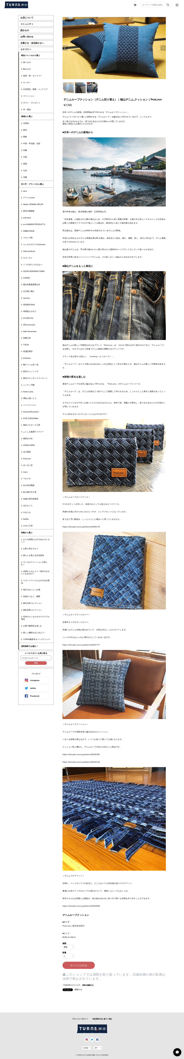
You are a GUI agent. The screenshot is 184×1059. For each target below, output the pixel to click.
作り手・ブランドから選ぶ (32, 184)
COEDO (26, 278)
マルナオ (27, 478)
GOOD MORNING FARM (33, 271)
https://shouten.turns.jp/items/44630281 (81, 754)
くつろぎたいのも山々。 (33, 264)
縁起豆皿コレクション (32, 610)
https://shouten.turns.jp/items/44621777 (81, 645)
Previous (65, 48)
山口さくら (28, 505)
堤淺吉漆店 (28, 351)
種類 (64, 943)
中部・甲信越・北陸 (31, 143)
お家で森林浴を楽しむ (32, 626)
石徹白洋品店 (28, 231)
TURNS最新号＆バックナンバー (36, 639)
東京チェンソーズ (30, 371)
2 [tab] (80, 87)
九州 (25, 170)
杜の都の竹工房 (29, 492)
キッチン (27, 82)
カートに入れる (78, 965)
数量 (64, 952)
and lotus (27, 218)
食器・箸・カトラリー (32, 76)
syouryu (26, 298)
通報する (78, 989)
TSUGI (26, 345)
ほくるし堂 (28, 465)
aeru (25, 191)
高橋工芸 (27, 338)
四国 (25, 164)
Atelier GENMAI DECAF (33, 204)
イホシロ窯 (28, 238)
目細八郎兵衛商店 (30, 499)
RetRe (26, 519)
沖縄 (25, 177)
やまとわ (27, 512)
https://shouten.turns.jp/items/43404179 (81, 527)
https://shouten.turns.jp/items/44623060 (81, 906)
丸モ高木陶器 (28, 485)
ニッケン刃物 (28, 385)
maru (25, 472)
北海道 (26, 123)
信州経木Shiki (29, 305)
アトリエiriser (29, 197)
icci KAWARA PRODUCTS (34, 224)
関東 (25, 137)
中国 (25, 157)
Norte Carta (28, 392)
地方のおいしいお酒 (31, 590)
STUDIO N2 (28, 318)
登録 (36, 663)
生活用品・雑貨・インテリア (35, 89)
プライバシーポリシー (80, 1019)
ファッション (28, 96)
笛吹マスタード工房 (31, 425)
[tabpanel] (114, 48)
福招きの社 (28, 438)
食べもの (27, 62)
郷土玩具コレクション (32, 603)
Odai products (29, 251)
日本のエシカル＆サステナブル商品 (35, 618)
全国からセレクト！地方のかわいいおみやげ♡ (35, 572)
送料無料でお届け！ (29, 646)
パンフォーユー (29, 405)
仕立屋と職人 (28, 291)
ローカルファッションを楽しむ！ (34, 563)
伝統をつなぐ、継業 (31, 596)
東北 (25, 130)
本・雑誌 (27, 109)
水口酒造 (27, 452)
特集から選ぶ (26, 532)
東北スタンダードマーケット (35, 378)
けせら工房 (28, 526)
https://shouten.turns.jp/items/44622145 (81, 762)
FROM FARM (29, 445)
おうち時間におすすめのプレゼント (35, 540)
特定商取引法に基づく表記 (102, 1019)
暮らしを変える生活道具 (33, 555)
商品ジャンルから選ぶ (30, 55)
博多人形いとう (29, 398)
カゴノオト (28, 258)
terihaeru (27, 358)
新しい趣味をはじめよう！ (34, 632)
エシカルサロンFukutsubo (34, 244)
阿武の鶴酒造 (28, 211)
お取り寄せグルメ (30, 549)
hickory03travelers (31, 412)
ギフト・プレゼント (31, 103)
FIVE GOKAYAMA (30, 418)
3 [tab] (92, 87)
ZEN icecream (29, 325)
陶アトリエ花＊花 (30, 365)
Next (163, 48)
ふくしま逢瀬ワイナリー (33, 432)
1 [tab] (68, 87)
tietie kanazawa (29, 331)
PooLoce (27, 459)
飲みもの (27, 69)
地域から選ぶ (26, 116)
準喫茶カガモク (29, 311)
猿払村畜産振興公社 (31, 284)
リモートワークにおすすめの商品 (35, 581)
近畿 (25, 150)
